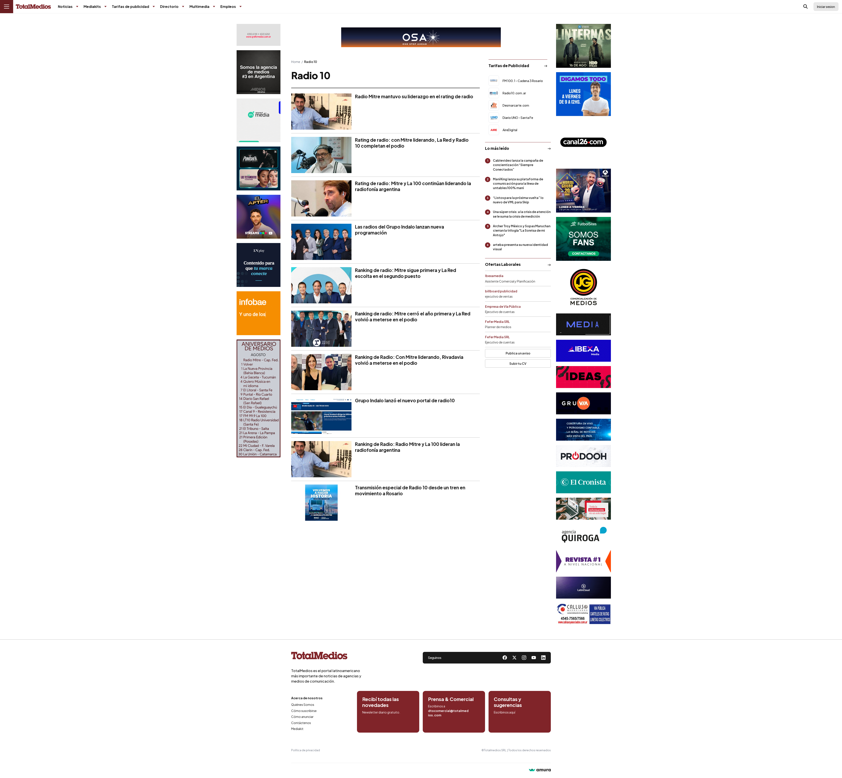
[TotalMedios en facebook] (505, 657)
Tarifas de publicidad (130, 6)
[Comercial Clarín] (583, 509)
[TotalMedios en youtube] (534, 657)
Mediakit (297, 729)
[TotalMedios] (326, 656)
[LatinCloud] (583, 588)
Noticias (65, 6)
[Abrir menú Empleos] (240, 6)
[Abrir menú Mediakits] (105, 6)
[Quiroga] (583, 535)
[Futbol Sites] (583, 239)
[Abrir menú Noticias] (77, 6)
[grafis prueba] (258, 35)
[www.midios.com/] (258, 72)
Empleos (228, 6)
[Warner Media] (583, 46)
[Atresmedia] (583, 191)
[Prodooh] (583, 456)
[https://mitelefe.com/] (258, 217)
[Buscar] (805, 6)
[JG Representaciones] (583, 287)
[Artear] (583, 430)
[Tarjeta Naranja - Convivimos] (583, 561)
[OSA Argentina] (421, 37)
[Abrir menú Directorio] (183, 6)
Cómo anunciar (302, 717)
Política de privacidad (305, 750)
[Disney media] (258, 168)
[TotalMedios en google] (524, 657)
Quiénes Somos (302, 704)
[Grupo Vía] (583, 403)
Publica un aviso (518, 353)
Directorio (169, 6)
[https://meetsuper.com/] (583, 377)
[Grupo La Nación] (258, 265)
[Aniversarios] (258, 398)
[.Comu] (583, 94)
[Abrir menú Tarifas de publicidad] (154, 6)
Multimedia (199, 6)
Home (295, 62)
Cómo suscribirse (304, 711)
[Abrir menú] (6, 6)
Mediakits (92, 6)
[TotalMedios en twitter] (514, 657)
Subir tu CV (517, 363)
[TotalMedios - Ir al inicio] (33, 6)
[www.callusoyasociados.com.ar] (583, 614)
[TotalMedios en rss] (543, 657)
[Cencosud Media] (258, 120)
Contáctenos (301, 723)
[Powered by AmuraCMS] (540, 770)
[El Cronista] (583, 482)
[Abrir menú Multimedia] (214, 6)
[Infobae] (258, 313)
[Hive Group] (583, 324)
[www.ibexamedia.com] (583, 351)
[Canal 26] (583, 142)
